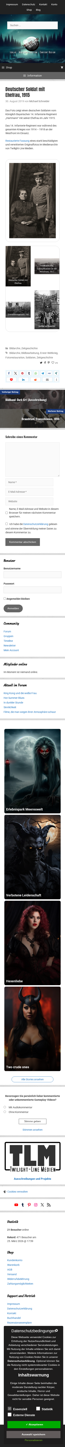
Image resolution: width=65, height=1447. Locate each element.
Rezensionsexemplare (19, 1322)
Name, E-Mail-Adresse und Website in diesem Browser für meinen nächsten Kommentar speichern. (34, 512)
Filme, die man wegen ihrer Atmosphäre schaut (30, 712)
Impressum (12, 4)
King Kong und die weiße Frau (20, 693)
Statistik (47, 1409)
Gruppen (8, 636)
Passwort (9, 583)
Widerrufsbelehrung (18, 1279)
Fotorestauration (15, 357)
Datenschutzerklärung (35, 524)
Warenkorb (13, 1264)
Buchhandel (14, 1318)
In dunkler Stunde (13, 702)
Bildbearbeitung (30, 353)
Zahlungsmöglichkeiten (20, 1283)
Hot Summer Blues (14, 697)
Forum (7, 631)
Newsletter (10, 645)
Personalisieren (33, 1440)
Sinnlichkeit (10, 707)
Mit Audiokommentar (20, 1107)
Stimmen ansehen (33, 1129)
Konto (54, 4)
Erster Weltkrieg (49, 353)
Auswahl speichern (33, 1434)
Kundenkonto (14, 1260)
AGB (9, 1269)
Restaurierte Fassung (17, 140)
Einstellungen (26, 1368)
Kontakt (43, 4)
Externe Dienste (24, 1415)
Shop (29, 9)
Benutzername (12, 568)
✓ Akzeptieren (34, 1424)
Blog (38, 9)
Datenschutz (28, 4)
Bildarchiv (14, 348)
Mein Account (11, 650)
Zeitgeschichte (29, 348)
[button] (8, 373)
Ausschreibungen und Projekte (32, 1178)
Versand (12, 1274)
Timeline (8, 640)
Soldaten (31, 357)
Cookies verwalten (17, 1191)
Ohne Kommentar (19, 1112)
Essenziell (20, 1409)
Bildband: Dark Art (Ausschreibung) (26, 400)
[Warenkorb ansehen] (62, 67)
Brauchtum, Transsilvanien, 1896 (41, 419)
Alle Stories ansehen (32, 1079)
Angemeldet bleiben (18, 598)
